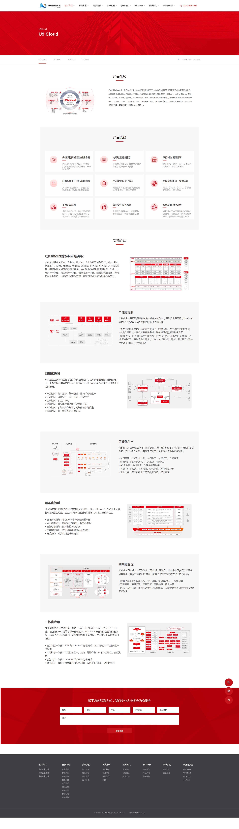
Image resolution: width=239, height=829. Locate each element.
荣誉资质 (85, 776)
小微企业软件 (44, 776)
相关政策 (146, 776)
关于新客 (85, 769)
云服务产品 (168, 5)
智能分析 (65, 794)
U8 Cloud (56, 59)
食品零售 (105, 773)
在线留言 (166, 773)
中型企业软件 (44, 773)
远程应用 (65, 787)
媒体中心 (139, 5)
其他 (104, 780)
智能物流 (65, 797)
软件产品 (69, 5)
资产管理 (65, 783)
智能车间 (65, 790)
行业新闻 (146, 773)
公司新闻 (146, 769)
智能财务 (65, 773)
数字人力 (65, 780)
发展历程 (85, 773)
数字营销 (65, 769)
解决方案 (83, 5)
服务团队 (125, 5)
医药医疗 (105, 776)
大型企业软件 (44, 769)
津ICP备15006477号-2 (137, 813)
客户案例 (111, 5)
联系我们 (153, 5)
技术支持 (126, 776)
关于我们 (97, 5)
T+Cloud (85, 59)
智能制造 (65, 776)
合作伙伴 (85, 780)
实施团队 (126, 769)
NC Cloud (71, 59)
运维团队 (126, 773)
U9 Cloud (42, 59)
